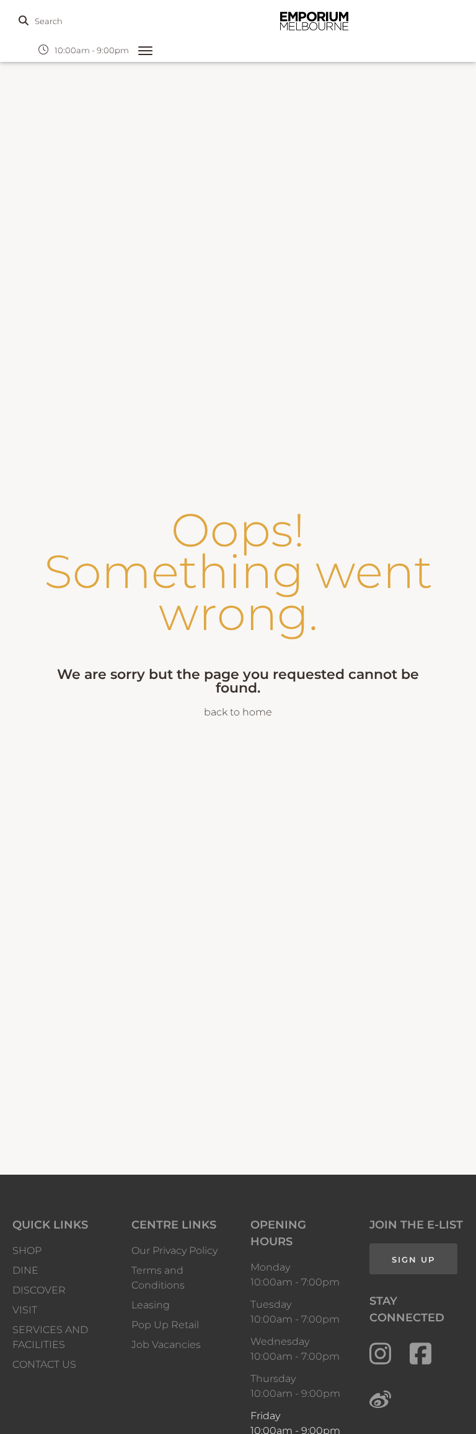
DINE (25, 1270)
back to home (238, 712)
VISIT (24, 1310)
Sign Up (413, 1259)
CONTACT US (44, 1364)
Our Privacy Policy (174, 1250)
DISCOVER (39, 1290)
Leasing (150, 1305)
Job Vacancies (166, 1344)
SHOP (27, 1250)
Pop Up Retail (165, 1325)
